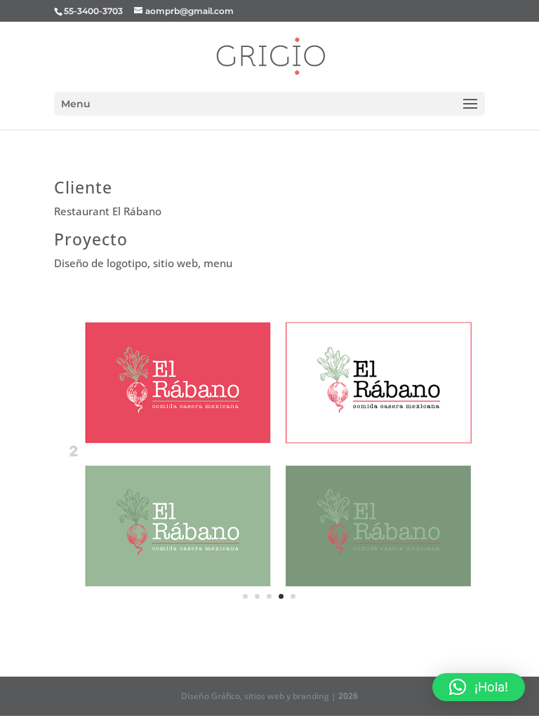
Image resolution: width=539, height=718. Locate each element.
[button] (478, 687)
